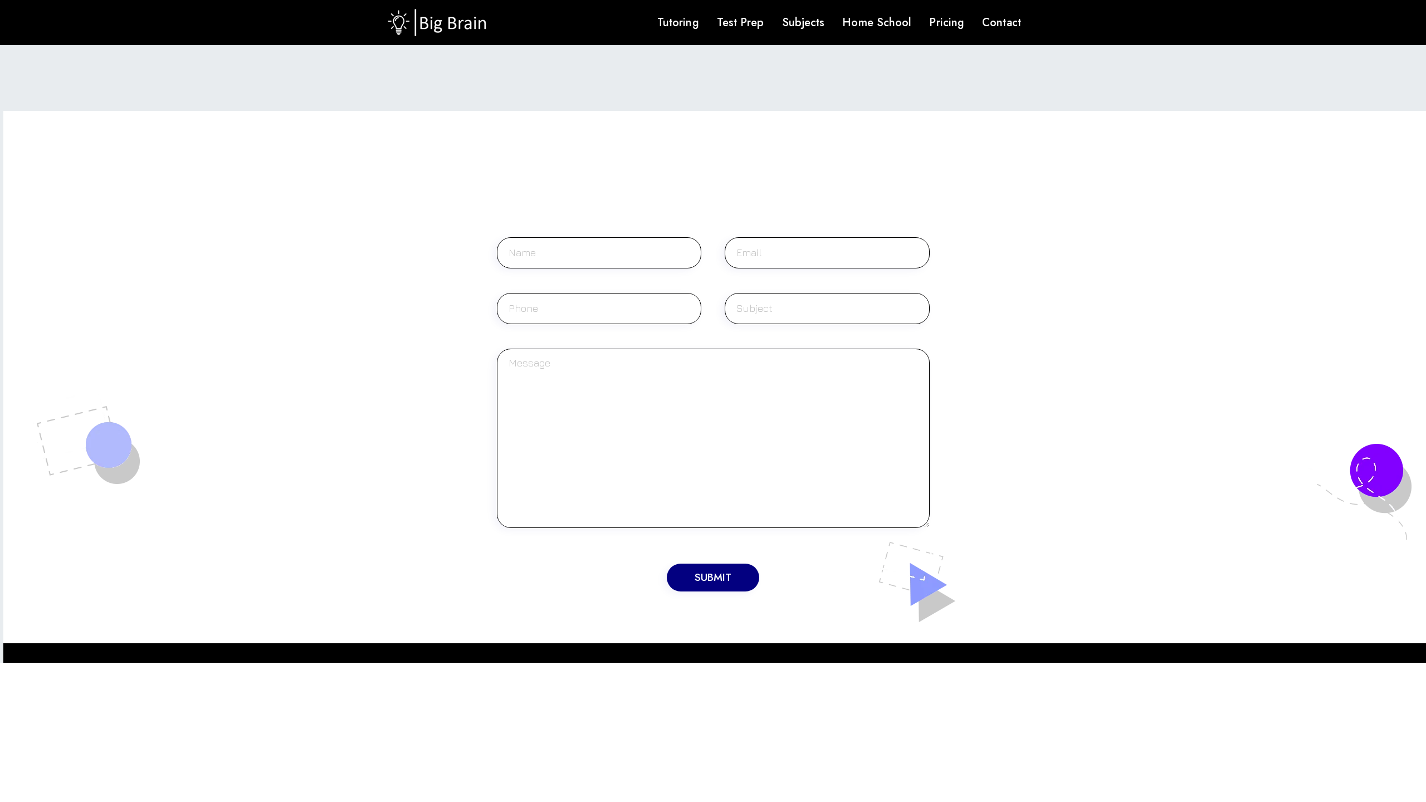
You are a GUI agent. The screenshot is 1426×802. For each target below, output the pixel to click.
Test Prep (740, 22)
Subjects (803, 22)
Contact (1001, 22)
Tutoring (678, 22)
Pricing (946, 22)
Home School (876, 22)
